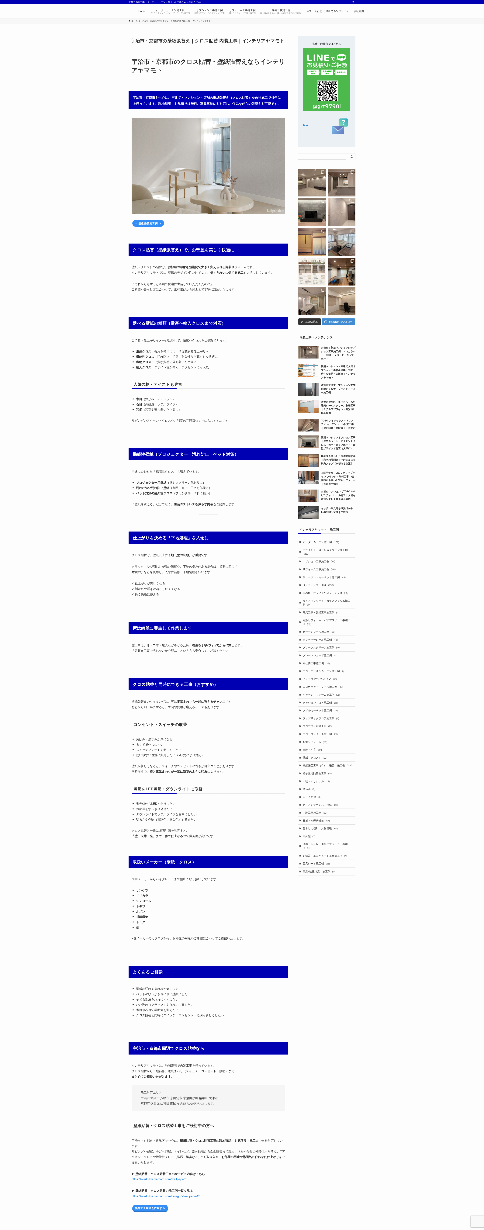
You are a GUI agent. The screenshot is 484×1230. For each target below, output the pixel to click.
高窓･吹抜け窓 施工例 (319, 871)
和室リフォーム (315, 742)
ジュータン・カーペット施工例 (324, 577)
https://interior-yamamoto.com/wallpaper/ (158, 1179)
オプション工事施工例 (319, 561)
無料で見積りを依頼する (150, 1208)
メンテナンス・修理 (318, 585)
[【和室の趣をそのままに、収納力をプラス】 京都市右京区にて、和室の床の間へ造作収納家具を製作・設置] (312, 242)
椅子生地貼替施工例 (317, 773)
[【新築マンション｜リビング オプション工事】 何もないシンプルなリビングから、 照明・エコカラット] (312, 182)
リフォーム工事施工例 (319, 569)
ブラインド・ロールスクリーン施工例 (325, 551)
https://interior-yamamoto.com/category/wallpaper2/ (165, 1196)
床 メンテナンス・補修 (320, 804)
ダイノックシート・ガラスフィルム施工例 (326, 602)
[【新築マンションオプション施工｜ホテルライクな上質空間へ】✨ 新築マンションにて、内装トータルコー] (312, 212)
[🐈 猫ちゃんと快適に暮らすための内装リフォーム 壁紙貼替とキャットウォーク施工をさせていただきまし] (341, 272)
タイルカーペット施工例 (320, 710)
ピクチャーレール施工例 (320, 639)
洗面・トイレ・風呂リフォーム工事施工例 (326, 846)
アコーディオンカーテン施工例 (323, 671)
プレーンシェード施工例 (319, 655)
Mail (306, 125)
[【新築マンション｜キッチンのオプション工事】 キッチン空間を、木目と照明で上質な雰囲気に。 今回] (341, 182)
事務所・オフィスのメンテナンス (325, 593)
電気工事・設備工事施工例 (321, 612)
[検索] (351, 157)
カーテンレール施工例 (319, 631)
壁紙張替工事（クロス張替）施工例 (327, 765)
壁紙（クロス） (315, 757)
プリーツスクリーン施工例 (321, 647)
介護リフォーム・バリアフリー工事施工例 (326, 622)
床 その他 (311, 797)
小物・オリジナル (316, 781)
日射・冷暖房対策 (316, 820)
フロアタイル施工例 (317, 726)
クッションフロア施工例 (320, 702)
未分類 (309, 836)
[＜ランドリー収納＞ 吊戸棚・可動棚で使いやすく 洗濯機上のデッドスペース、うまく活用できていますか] (312, 272)
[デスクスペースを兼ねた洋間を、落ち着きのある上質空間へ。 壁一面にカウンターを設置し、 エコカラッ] (341, 301)
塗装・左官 (312, 749)
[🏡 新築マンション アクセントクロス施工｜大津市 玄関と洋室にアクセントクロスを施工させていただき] (341, 212)
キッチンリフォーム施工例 (321, 694)
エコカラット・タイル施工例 (323, 686)
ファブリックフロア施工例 (321, 718)
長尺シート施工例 (316, 863)
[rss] (353, 2)
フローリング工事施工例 (320, 734)
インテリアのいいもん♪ (320, 679)
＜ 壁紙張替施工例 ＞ (148, 223)
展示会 (309, 789)
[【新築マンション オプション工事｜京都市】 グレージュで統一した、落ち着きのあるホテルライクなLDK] (312, 301)
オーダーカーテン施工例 (321, 542)
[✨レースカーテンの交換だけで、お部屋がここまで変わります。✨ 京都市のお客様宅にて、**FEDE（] (341, 242)
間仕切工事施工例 (316, 663)
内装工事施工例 (315, 812)
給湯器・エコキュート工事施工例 (325, 856)
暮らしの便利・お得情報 (320, 828)
